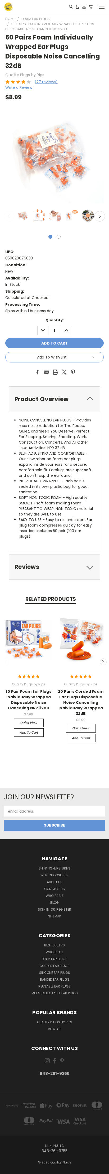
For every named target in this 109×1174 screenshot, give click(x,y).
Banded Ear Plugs (54, 979)
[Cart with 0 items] (90, 6)
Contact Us (54, 889)
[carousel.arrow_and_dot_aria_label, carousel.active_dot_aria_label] (50, 237)
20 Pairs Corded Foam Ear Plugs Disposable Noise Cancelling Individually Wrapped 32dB (80, 702)
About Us (54, 882)
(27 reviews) (46, 82)
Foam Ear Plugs (54, 959)
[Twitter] (64, 372)
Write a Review (18, 87)
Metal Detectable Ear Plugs (54, 993)
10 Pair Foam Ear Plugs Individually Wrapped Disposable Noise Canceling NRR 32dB (28, 700)
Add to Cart (29, 732)
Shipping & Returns (54, 868)
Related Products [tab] (50, 599)
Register (63, 909)
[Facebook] (37, 372)
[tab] (54, 399)
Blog (54, 902)
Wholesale (54, 895)
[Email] (46, 372)
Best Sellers (54, 945)
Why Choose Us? (54, 875)
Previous (9, 216)
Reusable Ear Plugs (54, 986)
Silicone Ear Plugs (54, 972)
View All (54, 1029)
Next (99, 216)
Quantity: (55, 320)
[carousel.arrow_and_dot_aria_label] (59, 237)
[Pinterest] (73, 372)
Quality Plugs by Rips (54, 1022)
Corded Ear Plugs (54, 966)
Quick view (28, 722)
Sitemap (54, 916)
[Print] (55, 372)
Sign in (44, 909)
